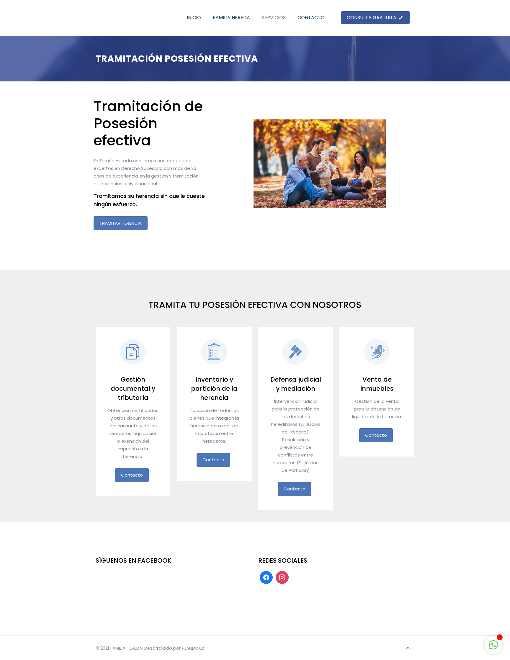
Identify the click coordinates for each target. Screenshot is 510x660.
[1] (493, 648)
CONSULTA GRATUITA (372, 17)
